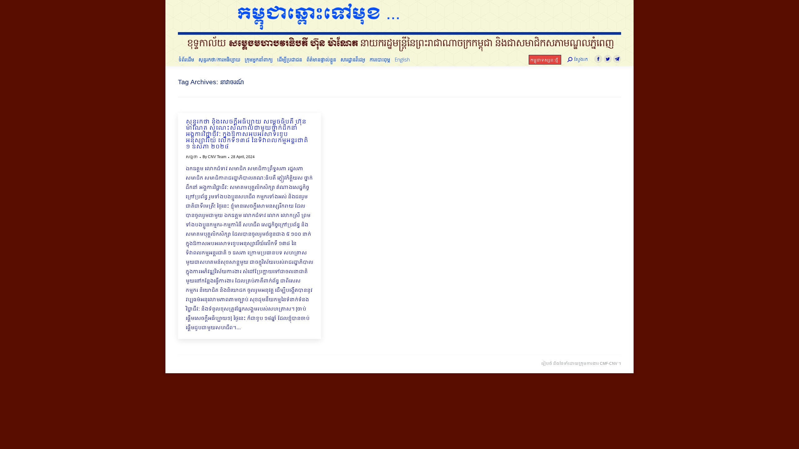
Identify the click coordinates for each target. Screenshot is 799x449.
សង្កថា (192, 157)
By (214, 157)
